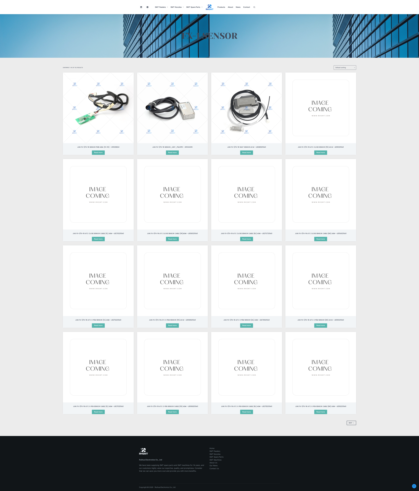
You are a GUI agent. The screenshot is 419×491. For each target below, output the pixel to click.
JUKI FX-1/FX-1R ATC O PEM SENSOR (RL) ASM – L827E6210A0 (246, 320)
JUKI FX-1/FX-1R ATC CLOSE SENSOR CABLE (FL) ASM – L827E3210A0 (98, 233)
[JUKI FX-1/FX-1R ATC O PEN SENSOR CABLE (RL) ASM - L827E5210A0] (246, 367)
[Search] (254, 7)
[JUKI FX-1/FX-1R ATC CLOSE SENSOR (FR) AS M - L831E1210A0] (320, 108)
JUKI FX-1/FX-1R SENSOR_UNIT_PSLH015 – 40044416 (172, 147)
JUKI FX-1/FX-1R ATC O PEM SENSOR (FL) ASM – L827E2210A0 (98, 320)
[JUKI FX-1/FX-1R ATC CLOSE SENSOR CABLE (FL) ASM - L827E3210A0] (98, 194)
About (230, 7)
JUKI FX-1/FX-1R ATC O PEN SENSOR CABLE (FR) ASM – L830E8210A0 (172, 406)
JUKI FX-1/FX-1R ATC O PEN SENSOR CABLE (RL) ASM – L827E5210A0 (246, 406)
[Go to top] (414, 486)
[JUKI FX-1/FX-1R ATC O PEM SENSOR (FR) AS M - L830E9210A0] (172, 280)
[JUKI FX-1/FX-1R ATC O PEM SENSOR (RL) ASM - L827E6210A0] (246, 280)
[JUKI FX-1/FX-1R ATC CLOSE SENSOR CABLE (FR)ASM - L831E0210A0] (172, 194)
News (238, 7)
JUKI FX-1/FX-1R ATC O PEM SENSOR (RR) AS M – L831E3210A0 (320, 320)
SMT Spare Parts (193, 7)
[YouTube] (147, 7)
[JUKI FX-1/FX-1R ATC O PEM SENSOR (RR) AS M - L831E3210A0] (320, 280)
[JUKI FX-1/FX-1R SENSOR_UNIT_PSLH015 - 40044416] (172, 108)
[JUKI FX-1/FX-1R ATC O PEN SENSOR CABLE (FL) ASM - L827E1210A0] (98, 367)
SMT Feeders (160, 7)
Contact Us (214, 468)
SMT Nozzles (176, 7)
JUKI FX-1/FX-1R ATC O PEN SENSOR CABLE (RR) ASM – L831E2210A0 (320, 406)
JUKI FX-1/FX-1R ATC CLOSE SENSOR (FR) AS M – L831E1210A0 (321, 147)
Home (212, 448)
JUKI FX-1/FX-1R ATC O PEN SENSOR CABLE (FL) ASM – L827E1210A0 (98, 406)
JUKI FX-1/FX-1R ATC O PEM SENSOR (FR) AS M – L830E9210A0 (172, 320)
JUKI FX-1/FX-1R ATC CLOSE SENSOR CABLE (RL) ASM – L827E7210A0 (246, 233)
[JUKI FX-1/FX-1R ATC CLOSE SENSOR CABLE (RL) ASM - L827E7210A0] (246, 194)
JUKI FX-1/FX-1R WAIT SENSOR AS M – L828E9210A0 (246, 147)
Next (350, 423)
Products (221, 7)
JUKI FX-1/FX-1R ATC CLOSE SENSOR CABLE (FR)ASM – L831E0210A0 (172, 233)
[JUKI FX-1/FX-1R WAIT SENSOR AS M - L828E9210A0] (246, 108)
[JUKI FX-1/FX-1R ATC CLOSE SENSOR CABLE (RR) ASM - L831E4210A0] (320, 194)
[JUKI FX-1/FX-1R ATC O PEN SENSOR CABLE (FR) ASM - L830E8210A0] (172, 367)
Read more (98, 152)
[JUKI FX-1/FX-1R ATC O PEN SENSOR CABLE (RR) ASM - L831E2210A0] (320, 367)
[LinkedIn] (141, 7)
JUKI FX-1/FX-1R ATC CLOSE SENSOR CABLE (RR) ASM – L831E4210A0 (320, 233)
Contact (246, 7)
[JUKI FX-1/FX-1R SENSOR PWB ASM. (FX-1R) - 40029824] (98, 108)
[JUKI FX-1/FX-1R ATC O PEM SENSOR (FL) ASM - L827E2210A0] (98, 280)
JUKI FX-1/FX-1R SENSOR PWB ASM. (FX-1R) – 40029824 (98, 147)
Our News (214, 465)
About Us (213, 463)
